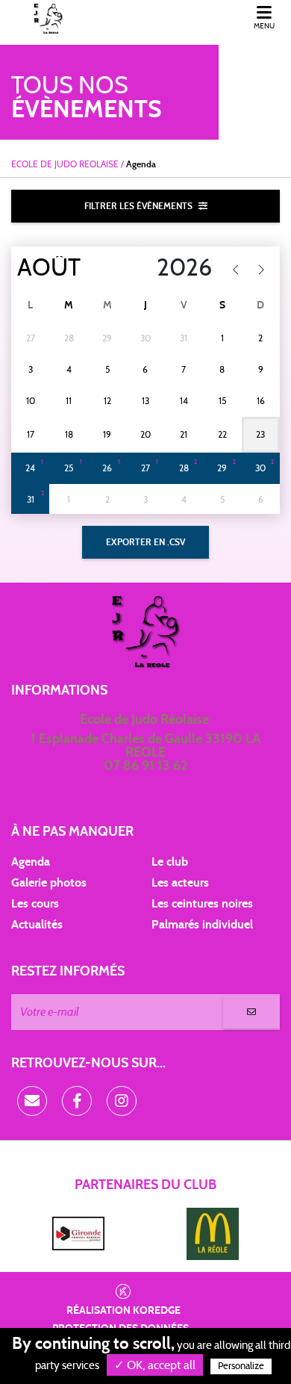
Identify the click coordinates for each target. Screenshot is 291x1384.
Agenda (30, 862)
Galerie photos (49, 883)
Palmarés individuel (202, 925)
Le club (169, 862)
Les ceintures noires (202, 904)
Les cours (35, 904)
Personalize (241, 1366)
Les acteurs (180, 883)
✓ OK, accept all (154, 1365)
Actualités (37, 925)
